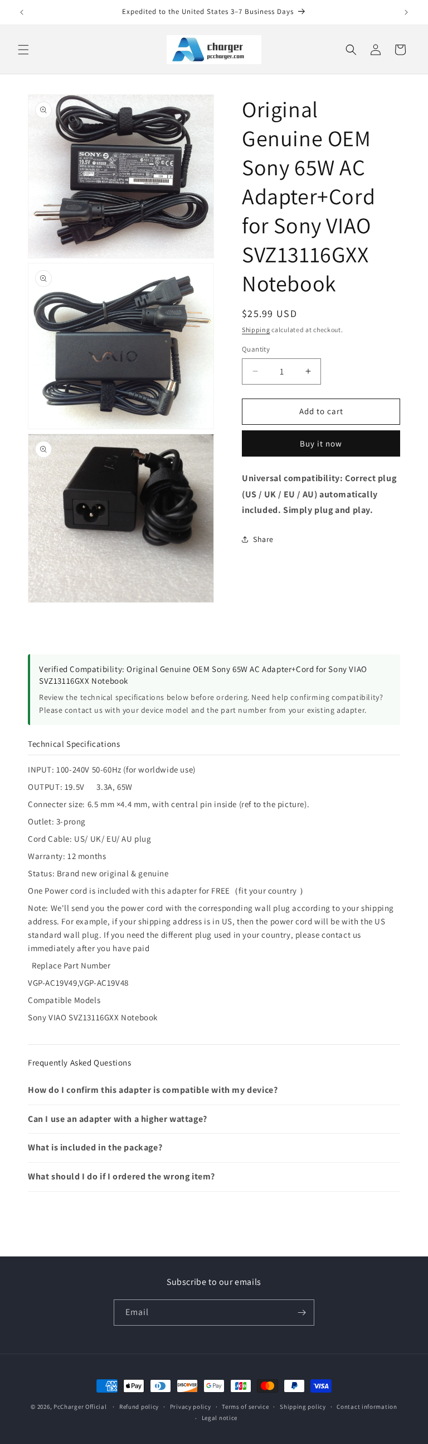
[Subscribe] (301, 1312)
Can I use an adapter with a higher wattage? (117, 1119)
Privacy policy (190, 1407)
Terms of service (245, 1407)
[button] (23, 49)
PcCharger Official (80, 1407)
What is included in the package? (95, 1147)
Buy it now (321, 443)
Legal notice (219, 1418)
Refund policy (139, 1407)
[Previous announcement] (21, 12)
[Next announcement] (406, 12)
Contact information (367, 1407)
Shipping (256, 329)
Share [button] (263, 539)
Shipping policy (303, 1407)
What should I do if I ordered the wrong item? (121, 1176)
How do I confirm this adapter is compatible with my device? (153, 1090)
